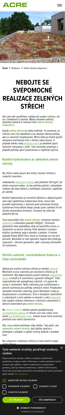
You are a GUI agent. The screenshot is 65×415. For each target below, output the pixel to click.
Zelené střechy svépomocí (35, 68)
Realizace (15, 68)
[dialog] (32, 379)
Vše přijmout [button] (16, 399)
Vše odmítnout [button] (47, 399)
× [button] (61, 348)
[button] (32, 407)
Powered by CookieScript (32, 411)
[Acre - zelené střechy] (15, 8)
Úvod (5, 68)
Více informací (21, 374)
